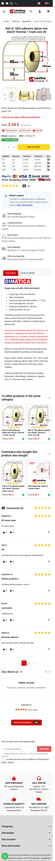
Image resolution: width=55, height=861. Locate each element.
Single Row (26, 21)
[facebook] (39, 3)
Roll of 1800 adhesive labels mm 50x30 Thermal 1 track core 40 (13, 432)
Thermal (15, 21)
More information (25, 205)
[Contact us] (7, 3)
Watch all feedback (26, 722)
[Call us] (16, 3)
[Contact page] (2, 3)
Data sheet (24, 130)
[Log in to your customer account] (39, 11)
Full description (9, 130)
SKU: (21, 136)
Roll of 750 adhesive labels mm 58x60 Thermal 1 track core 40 (39, 432)
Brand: (4, 136)
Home (6, 21)
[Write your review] (10, 186)
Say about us (12, 671)
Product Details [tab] (28, 273)
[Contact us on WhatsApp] (5, 856)
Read (10, 762)
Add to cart (33, 147)
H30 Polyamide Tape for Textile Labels (38, 487)
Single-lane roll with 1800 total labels (22, 288)
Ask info (37, 130)
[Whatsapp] (11, 3)
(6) (28, 186)
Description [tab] (11, 273)
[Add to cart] (48, 159)
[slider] (21, 709)
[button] (47, 3)
